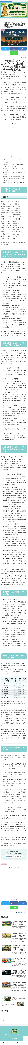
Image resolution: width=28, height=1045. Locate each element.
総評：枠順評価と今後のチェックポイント (14, 182)
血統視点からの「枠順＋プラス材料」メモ (14, 176)
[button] (25, 523)
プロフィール (21, 1036)
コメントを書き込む (14, 1015)
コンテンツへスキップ (6, 1)
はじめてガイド (7, 1036)
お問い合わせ (14, 1038)
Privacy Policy (7, 1034)
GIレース (4, 864)
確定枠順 (8, 162)
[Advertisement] (14, 138)
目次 (12, 157)
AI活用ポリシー (20, 1034)
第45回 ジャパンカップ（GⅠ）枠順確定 (13, 160)
